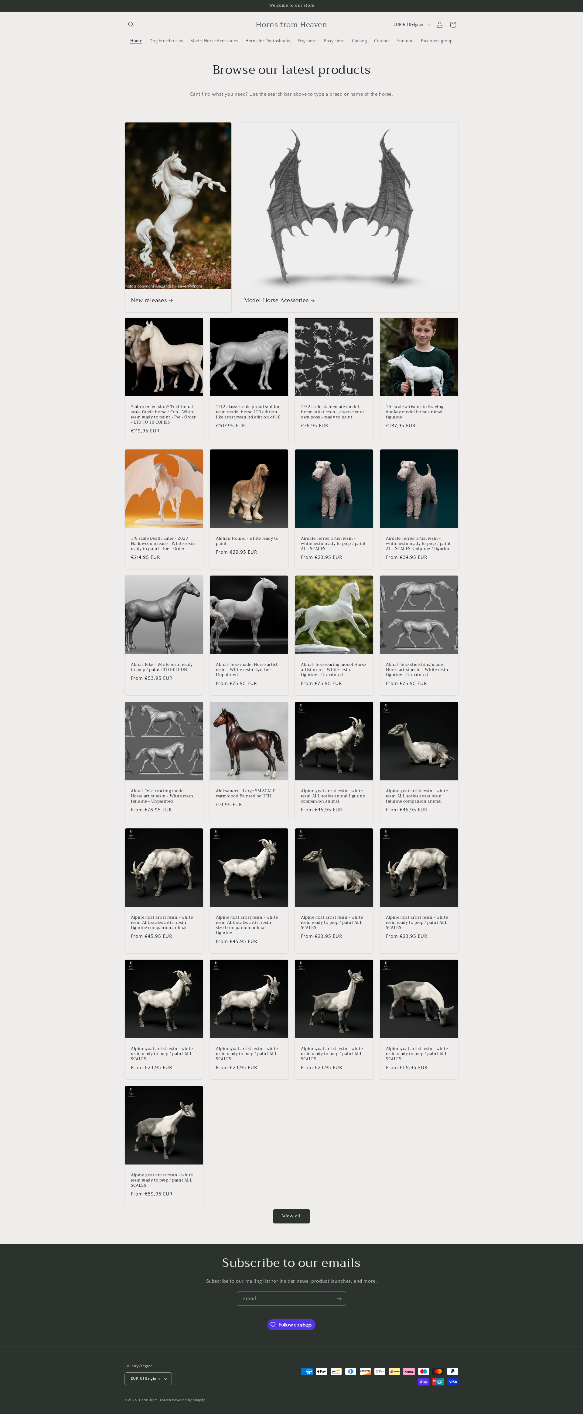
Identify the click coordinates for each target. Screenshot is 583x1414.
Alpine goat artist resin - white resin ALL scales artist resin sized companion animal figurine (247, 925)
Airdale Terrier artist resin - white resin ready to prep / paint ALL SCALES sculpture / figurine (418, 544)
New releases (149, 300)
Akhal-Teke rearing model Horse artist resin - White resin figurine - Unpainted (333, 670)
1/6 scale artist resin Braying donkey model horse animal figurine (415, 412)
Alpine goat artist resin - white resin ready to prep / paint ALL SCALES (332, 923)
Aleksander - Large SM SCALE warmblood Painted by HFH (245, 794)
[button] (131, 24)
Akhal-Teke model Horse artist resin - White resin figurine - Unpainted (247, 670)
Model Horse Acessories (276, 300)
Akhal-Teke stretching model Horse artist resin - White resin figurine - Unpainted (417, 670)
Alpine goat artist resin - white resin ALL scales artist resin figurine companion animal (162, 923)
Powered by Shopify (188, 1400)
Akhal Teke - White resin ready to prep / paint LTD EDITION (162, 667)
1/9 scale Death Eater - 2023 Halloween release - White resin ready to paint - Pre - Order (163, 544)
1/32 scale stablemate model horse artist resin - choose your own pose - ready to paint (332, 412)
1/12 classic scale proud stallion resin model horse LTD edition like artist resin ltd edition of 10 (248, 412)
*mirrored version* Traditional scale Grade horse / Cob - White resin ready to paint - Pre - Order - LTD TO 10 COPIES (163, 414)
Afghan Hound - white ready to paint (247, 541)
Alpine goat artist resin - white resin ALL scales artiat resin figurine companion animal (417, 796)
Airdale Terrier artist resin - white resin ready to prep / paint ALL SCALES (333, 544)
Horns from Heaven (155, 1400)
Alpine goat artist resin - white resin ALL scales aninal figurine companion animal (333, 796)
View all (291, 1216)
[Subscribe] (339, 1299)
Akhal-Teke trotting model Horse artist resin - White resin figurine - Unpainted (162, 796)
